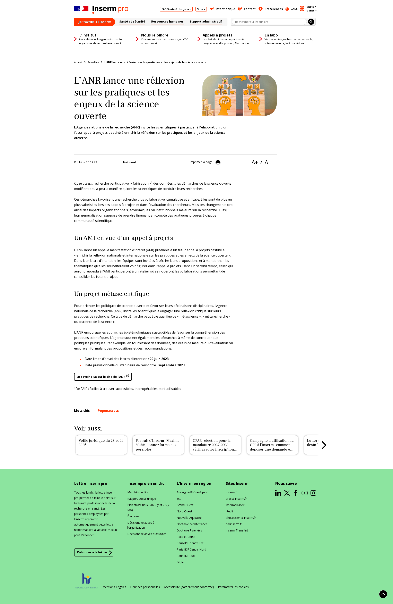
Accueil (78, 62)
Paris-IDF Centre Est (190, 543)
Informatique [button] (225, 9)
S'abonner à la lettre (92, 552)
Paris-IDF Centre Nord (191, 549)
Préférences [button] (274, 9)
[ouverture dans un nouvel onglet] (278, 493)
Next (324, 445)
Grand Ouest (185, 505)
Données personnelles (145, 587)
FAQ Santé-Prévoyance (176, 9)
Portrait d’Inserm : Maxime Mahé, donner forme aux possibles (158, 445)
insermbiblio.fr (235, 505)
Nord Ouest (184, 511)
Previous (69, 445)
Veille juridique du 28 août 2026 (101, 442)
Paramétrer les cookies (233, 587)
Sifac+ (201, 9)
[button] (132, 22)
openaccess (109, 410)
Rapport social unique (141, 499)
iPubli (229, 511)
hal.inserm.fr (234, 524)
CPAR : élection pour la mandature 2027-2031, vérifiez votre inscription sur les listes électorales (213, 447)
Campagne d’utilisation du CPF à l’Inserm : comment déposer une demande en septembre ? (272, 447)
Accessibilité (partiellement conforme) (189, 587)
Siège (180, 562)
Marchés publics (138, 492)
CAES (294, 9)
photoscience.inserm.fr (241, 518)
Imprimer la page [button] (201, 162)
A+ (255, 162)
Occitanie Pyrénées (189, 530)
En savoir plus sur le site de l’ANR (101, 377)
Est (179, 499)
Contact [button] (250, 9)
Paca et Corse (186, 537)
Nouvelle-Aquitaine (189, 518)
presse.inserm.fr (236, 499)
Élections (133, 516)
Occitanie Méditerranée (192, 524)
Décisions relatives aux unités (146, 534)
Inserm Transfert (237, 530)
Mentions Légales (114, 587)
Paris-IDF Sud (186, 556)
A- (267, 162)
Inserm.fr (232, 492)
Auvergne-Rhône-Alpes (192, 492)
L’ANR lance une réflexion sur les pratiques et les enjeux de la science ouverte (155, 62)
